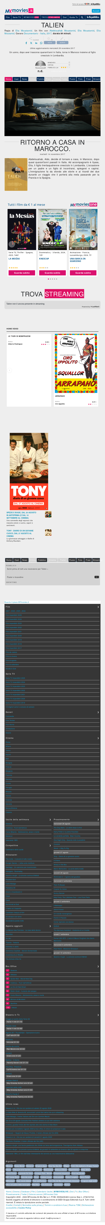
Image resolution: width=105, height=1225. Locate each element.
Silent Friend (59, 909)
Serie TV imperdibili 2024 (15, 682)
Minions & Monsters (17, 999)
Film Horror (10, 724)
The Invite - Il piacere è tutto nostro (19, 859)
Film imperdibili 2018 (14, 644)
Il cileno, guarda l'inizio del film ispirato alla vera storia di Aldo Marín (32, 1125)
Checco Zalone (60, 1170)
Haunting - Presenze (13, 1067)
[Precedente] (9, 370)
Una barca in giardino (78, 260)
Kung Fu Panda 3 (12, 1094)
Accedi (96, 11)
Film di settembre (12, 664)
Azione (8, 733)
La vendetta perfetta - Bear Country (67, 836)
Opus (8, 1170)
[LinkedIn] (36, 43)
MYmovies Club (51, 1194)
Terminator (58, 1185)
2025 (18, 611)
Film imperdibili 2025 (14, 615)
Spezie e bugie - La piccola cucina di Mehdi (22, 875)
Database (25, 1191)
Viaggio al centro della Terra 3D (18, 1019)
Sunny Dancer (59, 893)
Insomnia (9, 1039)
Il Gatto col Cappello (13, 908)
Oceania (9, 824)
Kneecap (44, 258)
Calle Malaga (11, 884)
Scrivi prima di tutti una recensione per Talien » (27, 569)
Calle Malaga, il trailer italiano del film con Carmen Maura (28, 1116)
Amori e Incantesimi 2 (14, 892)
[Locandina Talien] (16, 190)
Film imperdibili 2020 (14, 636)
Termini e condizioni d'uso (56, 1205)
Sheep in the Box (60, 864)
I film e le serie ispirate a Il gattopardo (27, 1170)
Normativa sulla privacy (33, 1205)
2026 (13, 611)
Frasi (88, 79)
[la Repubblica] (86, 5)
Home (8, 1191)
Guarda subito (22, 273)
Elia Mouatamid (23, 30)
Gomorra (30, 1166)
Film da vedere (11, 652)
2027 (8, 611)
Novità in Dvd (11, 668)
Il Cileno (57, 860)
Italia (42, 33)
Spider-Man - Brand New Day (21, 979)
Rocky (67, 1185)
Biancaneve (48, 1170)
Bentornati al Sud (12, 904)
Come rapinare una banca (64, 922)
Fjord (8, 900)
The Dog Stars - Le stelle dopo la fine (68, 827)
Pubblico (40, 79)
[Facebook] (26, 43)
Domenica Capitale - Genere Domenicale (21, 951)
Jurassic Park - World (43, 1173)
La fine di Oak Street (18, 987)
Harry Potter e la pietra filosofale (66, 832)
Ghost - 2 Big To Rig (61, 848)
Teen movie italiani (24, 1181)
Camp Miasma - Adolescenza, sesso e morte (22, 832)
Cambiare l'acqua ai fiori (15, 912)
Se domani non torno (14, 916)
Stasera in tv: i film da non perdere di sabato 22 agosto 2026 (28, 1108)
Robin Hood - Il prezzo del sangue (23, 991)
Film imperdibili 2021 (14, 631)
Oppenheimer (74, 1170)
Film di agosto (11, 660)
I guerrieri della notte (14, 1087)
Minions (9, 1166)
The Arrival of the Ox (13, 959)
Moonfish (9, 934)
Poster (73, 79)
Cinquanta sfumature (61, 1173)
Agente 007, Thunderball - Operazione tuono (23, 1032)
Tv (76, 1191)
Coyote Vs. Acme (60, 889)
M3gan (66, 1166)
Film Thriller (10, 720)
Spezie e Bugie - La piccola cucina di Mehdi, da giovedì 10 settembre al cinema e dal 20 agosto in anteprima (47, 1149)
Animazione (10, 728)
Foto (80, 79)
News (24, 79)
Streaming (96, 79)
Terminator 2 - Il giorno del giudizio (67, 877)
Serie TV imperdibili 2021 (15, 694)
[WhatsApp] (41, 43)
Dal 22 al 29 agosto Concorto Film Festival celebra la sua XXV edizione (33, 1120)
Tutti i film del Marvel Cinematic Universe (64, 1181)
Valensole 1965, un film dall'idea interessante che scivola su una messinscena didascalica (40, 1153)
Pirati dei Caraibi (78, 1173)
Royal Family (11, 1173)
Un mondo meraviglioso (63, 914)
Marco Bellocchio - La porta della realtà (69, 869)
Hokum (14, 1007)
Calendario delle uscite (14, 849)
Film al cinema (11, 656)
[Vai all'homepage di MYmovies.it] (19, 13)
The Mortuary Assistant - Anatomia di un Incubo (72, 930)
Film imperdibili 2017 (14, 648)
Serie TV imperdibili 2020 (15, 698)
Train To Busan (59, 885)
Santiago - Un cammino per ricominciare (21, 867)
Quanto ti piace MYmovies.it (16, 602)
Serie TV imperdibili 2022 (15, 690)
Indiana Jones (46, 1177)
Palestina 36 (10, 888)
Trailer (24, 1194)
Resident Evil (11, 879)
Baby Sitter (86, 1170)
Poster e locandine (15, 577)
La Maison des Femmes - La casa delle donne (23, 930)
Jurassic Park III (12, 1080)
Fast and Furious (39, 1181)
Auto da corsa (27, 1177)
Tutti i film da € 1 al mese (26, 204)
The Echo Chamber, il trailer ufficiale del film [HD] (24, 1141)
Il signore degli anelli (89, 1181)
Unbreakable (58, 1177)
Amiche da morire (12, 1046)
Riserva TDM (74, 1205)
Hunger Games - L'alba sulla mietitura (20, 863)
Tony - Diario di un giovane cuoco (66, 856)
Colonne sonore (35, 1194)
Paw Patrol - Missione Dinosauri (66, 949)
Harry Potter (85, 1177)
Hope (8, 896)
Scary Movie (19, 1166)
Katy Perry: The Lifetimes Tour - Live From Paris (72, 897)
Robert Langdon (72, 1177)
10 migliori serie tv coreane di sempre (20, 707)
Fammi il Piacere (60, 918)
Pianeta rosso (11, 1026)
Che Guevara (47, 1185)
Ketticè (56, 926)
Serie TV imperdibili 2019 (15, 703)
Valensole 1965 (12, 840)
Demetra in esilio (12, 946)
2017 (49, 33)
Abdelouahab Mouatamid (62, 30)
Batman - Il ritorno (12, 1060)
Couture (57, 844)
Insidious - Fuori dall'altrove (16, 828)
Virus (36, 1177)
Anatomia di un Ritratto (14, 955)
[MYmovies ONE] (83, 205)
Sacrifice (13, 1003)
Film (33, 1191)
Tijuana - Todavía (12, 942)
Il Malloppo (58, 905)
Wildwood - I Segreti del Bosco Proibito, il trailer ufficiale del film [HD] (32, 1133)
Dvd (72, 1191)
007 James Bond (13, 1177)
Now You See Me (55, 1166)
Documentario (31, 33)
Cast (16, 79)
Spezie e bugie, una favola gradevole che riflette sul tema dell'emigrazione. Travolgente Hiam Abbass (44, 1145)
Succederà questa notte (15, 921)
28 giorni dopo (41, 1166)
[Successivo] (95, 370)
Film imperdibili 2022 (14, 627)
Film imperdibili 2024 (14, 619)
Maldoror (9, 836)
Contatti (17, 1205)
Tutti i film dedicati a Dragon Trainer (84, 1166)
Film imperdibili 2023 (14, 623)
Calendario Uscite (44, 1191)
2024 (24, 611)
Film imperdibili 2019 (14, 640)
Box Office (83, 1191)
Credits (9, 1205)
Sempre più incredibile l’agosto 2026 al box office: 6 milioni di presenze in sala (36, 1129)
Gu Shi (8, 938)
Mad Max (36, 1185)
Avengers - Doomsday (14, 871)
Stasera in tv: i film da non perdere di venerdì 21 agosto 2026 (29, 1137)
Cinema (16, 1191)
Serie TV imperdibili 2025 (15, 678)
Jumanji (9, 1053)
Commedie (10, 716)
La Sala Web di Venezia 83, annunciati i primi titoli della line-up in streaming (35, 1112)
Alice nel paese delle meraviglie (18, 1185)
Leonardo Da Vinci (25, 1173)
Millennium (10, 1181)
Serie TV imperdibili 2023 (15, 686)
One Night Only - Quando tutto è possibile (69, 840)
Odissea (13, 974)
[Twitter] (31, 43)
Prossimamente (13, 1194)
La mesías (14, 258)
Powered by (86, 306)
